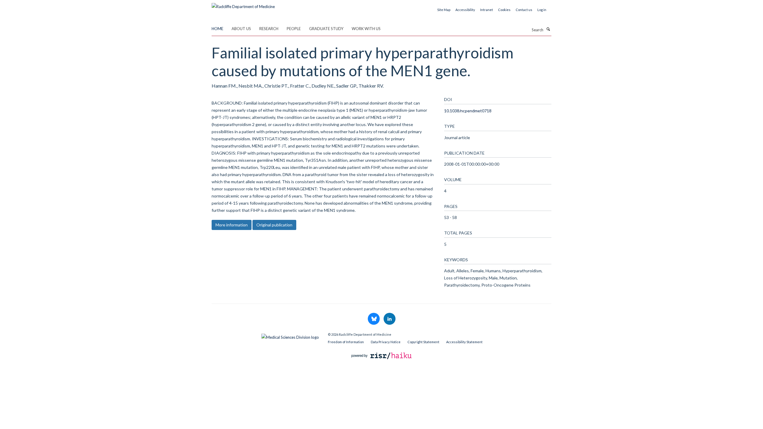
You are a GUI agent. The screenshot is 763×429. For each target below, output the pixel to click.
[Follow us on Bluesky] (374, 319)
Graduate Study (326, 28)
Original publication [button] (274, 224)
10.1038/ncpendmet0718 (467, 110)
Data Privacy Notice (386, 342)
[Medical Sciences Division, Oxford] (265, 336)
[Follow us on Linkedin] (390, 319)
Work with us (366, 28)
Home (217, 28)
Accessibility (465, 10)
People (294, 28)
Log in (541, 10)
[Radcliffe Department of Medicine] (243, 4)
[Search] (548, 29)
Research (268, 28)
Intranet (486, 10)
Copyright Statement (423, 342)
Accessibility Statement (464, 342)
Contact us (524, 10)
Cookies (504, 10)
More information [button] (231, 224)
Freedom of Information (346, 342)
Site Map (443, 10)
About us (241, 28)
